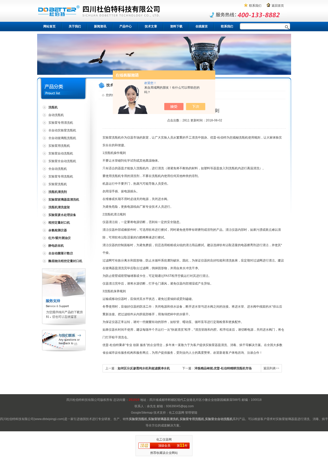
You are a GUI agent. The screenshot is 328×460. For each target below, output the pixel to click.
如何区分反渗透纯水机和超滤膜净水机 (144, 368)
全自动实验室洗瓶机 (62, 130)
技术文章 (151, 26)
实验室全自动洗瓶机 (62, 161)
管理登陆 (191, 412)
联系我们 (255, 5)
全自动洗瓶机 (57, 169)
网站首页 (49, 26)
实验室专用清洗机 (60, 122)
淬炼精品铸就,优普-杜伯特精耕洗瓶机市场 (223, 368)
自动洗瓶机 (56, 115)
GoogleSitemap (142, 412)
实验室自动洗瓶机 (60, 153)
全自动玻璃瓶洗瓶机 (62, 138)
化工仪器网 (176, 412)
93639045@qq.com (180, 406)
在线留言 (202, 26)
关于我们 (75, 26)
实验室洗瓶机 (57, 184)
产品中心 (125, 26)
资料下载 (176, 26)
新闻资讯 (100, 26)
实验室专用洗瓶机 (60, 176)
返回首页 (278, 5)
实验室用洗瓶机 (59, 146)
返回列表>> (271, 368)
